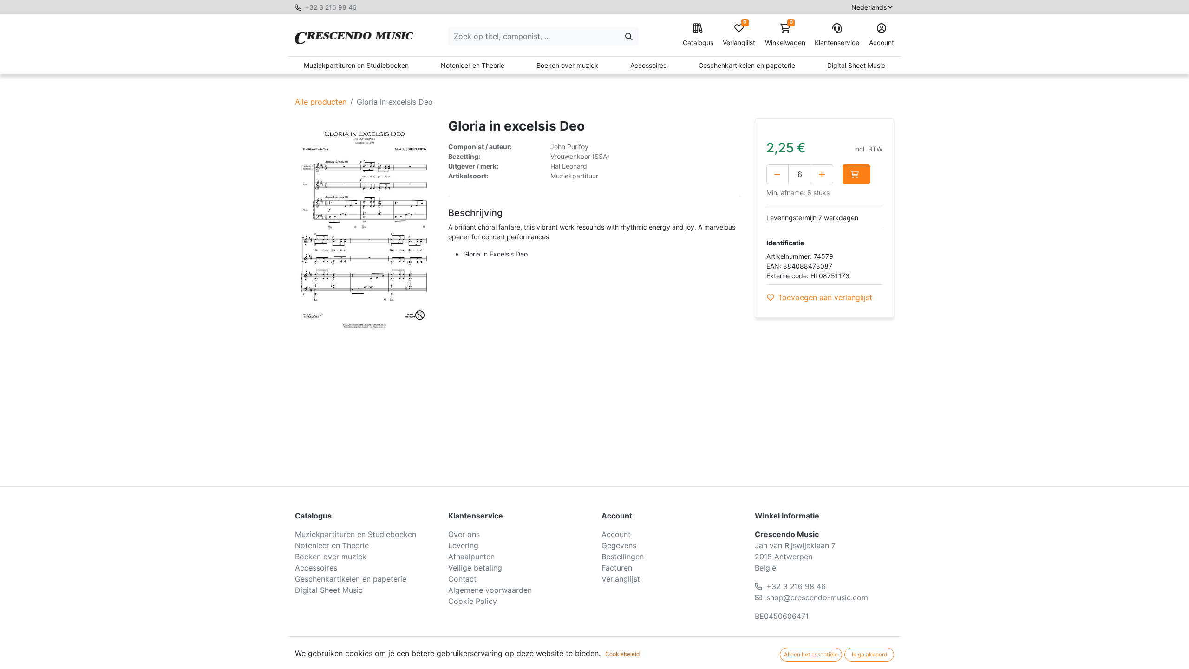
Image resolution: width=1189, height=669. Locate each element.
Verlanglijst (739, 35)
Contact (462, 579)
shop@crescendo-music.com (817, 597)
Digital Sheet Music (856, 65)
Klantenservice (837, 42)
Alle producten (320, 101)
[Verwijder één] (777, 174)
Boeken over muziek (567, 65)
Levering (463, 545)
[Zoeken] (629, 36)
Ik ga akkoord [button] (869, 654)
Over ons (464, 534)
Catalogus (698, 42)
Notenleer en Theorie (472, 65)
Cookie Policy (472, 601)
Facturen (616, 567)
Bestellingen (622, 556)
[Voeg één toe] (822, 174)
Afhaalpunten (471, 556)
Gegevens (618, 545)
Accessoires (648, 65)
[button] (856, 174)
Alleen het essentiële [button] (811, 654)
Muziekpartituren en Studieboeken (356, 65)
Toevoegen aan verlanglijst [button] (825, 297)
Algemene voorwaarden (490, 590)
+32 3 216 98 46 (331, 7)
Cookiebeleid (622, 653)
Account (881, 42)
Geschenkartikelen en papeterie (747, 65)
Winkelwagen (785, 35)
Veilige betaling (475, 567)
